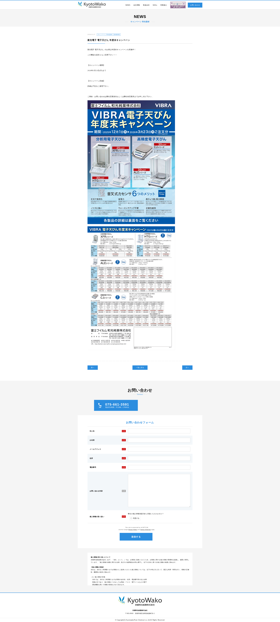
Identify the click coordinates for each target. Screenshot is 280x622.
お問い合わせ (195, 5)
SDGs (155, 5)
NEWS (127, 5)
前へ (92, 367)
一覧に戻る (140, 367)
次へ (187, 367)
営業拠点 (163, 5)
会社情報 (136, 5)
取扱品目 (146, 5)
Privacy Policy (132, 529)
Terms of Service (145, 529)
